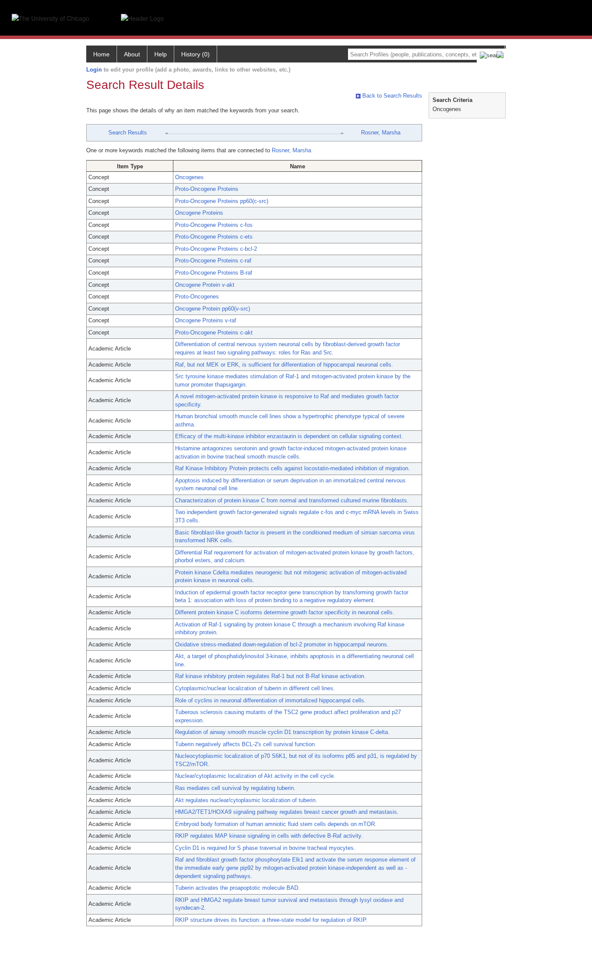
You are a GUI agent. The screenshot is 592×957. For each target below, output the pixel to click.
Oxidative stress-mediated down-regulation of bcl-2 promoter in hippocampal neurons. (282, 644)
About (132, 54)
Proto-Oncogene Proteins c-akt (214, 332)
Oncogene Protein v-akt (204, 285)
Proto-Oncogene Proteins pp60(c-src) (221, 201)
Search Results (127, 132)
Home (101, 54)
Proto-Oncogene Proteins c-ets (214, 236)
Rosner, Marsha (380, 132)
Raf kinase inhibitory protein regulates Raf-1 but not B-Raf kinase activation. (270, 676)
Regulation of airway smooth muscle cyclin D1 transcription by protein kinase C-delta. (282, 732)
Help (160, 54)
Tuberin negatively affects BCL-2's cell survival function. (245, 744)
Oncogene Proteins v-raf (205, 320)
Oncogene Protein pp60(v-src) (212, 308)
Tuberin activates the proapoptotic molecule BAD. (237, 888)
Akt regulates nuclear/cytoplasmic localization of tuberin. (246, 800)
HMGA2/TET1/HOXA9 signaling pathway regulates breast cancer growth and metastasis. (287, 812)
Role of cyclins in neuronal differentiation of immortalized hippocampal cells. (270, 700)
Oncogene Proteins (199, 213)
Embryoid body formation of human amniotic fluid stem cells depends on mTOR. (276, 824)
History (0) (195, 54)
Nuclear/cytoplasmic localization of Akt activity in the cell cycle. (255, 776)
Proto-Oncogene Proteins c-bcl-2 (216, 249)
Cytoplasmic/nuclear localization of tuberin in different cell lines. (255, 688)
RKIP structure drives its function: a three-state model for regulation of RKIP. (271, 920)
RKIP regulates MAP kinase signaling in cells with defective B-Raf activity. (269, 835)
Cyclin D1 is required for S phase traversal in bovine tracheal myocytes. (265, 848)
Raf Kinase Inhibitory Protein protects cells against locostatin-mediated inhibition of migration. (292, 468)
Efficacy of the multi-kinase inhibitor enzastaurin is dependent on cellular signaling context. (289, 436)
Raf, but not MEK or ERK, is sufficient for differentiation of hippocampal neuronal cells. (284, 364)
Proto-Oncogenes (197, 296)
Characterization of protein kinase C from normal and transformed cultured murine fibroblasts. (292, 500)
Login (94, 69)
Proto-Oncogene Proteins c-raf (213, 260)
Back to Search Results (391, 95)
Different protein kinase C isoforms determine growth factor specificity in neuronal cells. (284, 612)
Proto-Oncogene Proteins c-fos (214, 225)
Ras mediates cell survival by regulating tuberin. (235, 788)
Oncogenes (189, 177)
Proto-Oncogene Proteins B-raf (213, 272)
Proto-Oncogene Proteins (206, 189)
